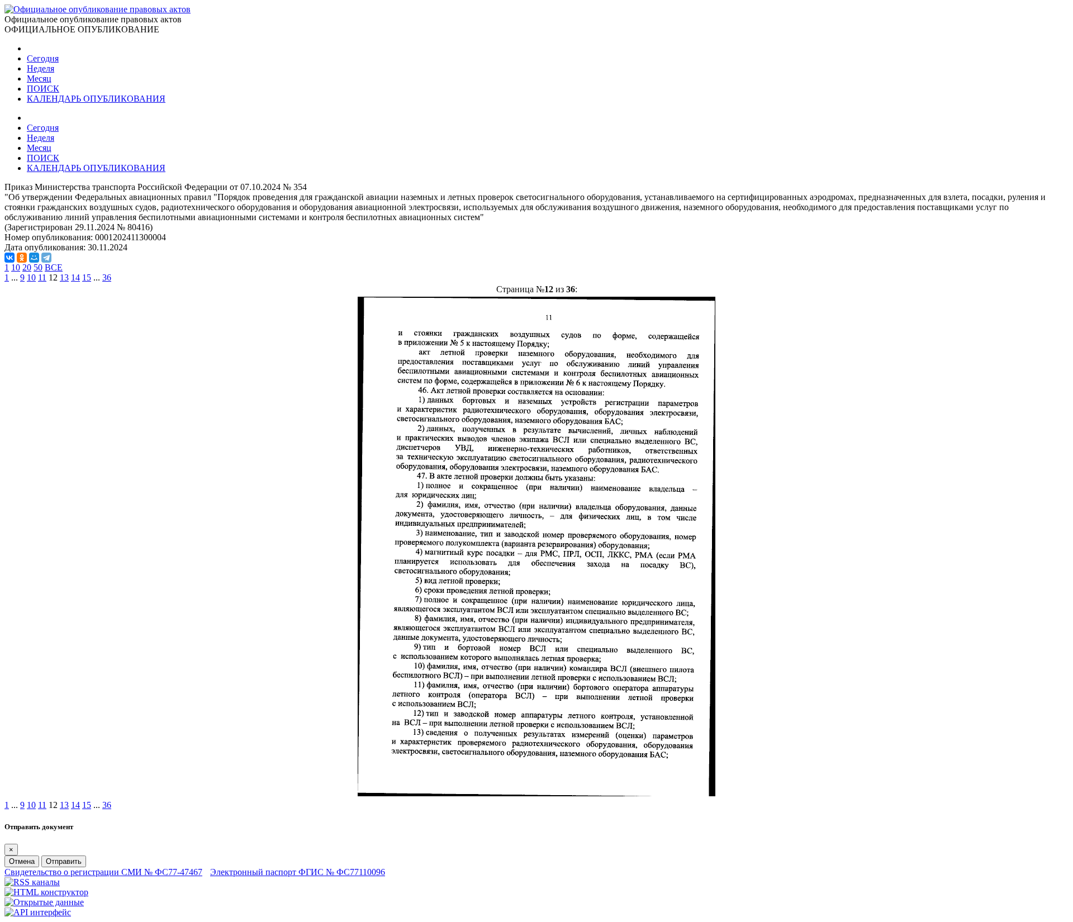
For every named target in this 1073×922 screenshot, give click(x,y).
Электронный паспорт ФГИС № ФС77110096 (297, 872)
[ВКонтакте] (9, 258)
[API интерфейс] (37, 912)
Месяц (39, 78)
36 (106, 277)
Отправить (64, 861)
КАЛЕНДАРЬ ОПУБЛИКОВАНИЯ (96, 98)
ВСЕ (54, 267)
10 (15, 267)
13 (64, 277)
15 (86, 277)
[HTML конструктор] (46, 892)
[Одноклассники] (22, 258)
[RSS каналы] (32, 882)
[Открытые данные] (44, 902)
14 (75, 277)
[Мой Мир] (34, 258)
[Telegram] (46, 258)
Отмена (22, 861)
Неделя (40, 68)
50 (38, 267)
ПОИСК (43, 88)
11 (42, 277)
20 (26, 267)
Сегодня (43, 58)
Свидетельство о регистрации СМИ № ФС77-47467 (103, 872)
